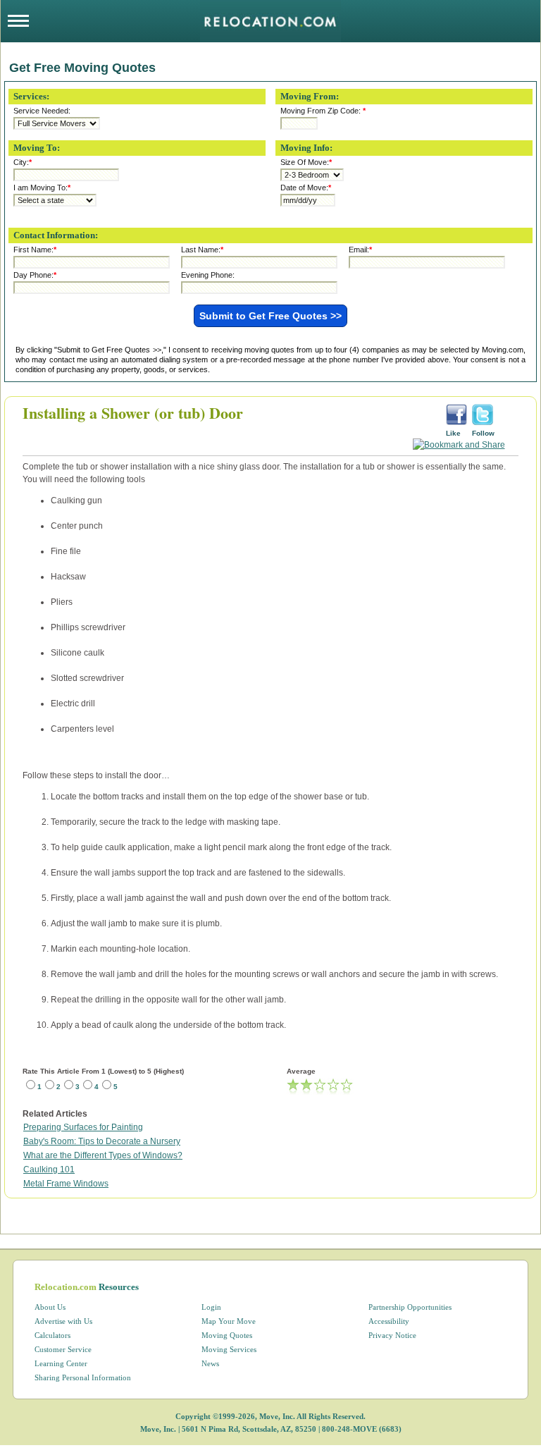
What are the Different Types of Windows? (102, 1155)
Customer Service (63, 1349)
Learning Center (61, 1363)
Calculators (52, 1335)
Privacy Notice (392, 1335)
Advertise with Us (63, 1321)
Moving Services (228, 1349)
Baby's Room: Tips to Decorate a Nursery (101, 1141)
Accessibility (388, 1321)
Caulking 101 (49, 1169)
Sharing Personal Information (83, 1377)
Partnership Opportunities (410, 1307)
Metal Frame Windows (65, 1184)
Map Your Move (228, 1321)
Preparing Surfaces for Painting (83, 1127)
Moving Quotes (226, 1335)
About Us (50, 1307)
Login (211, 1307)
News (210, 1363)
